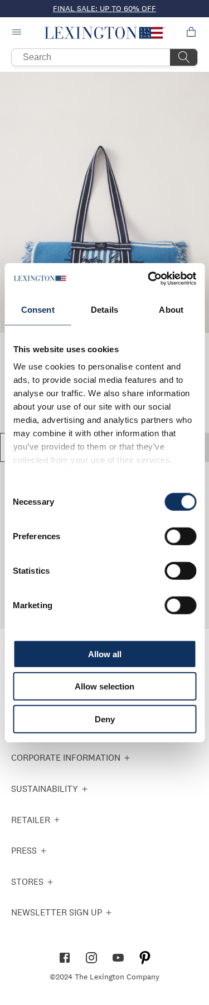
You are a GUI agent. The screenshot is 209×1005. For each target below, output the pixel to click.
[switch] (180, 536)
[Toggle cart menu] (191, 32)
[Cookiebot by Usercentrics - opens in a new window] (148, 279)
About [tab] (171, 309)
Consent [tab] (38, 309)
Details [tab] (104, 309)
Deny (105, 718)
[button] (104, 33)
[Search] (184, 57)
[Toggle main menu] (18, 33)
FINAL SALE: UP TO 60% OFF (104, 8)
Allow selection (104, 686)
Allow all (104, 653)
